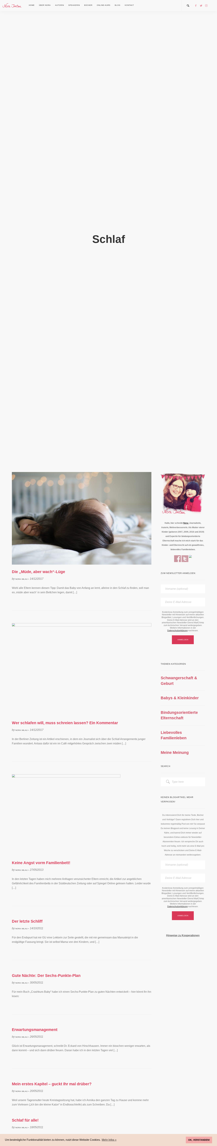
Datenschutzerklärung (177, 630)
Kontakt (129, 5)
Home (32, 5)
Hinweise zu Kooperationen (183, 935)
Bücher (88, 5)
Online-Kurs (103, 5)
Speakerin (74, 5)
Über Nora (45, 5)
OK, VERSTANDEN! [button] (199, 1140)
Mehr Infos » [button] (109, 1139)
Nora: (186, 523)
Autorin (59, 5)
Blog (117, 5)
